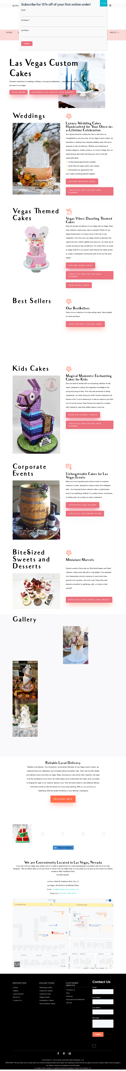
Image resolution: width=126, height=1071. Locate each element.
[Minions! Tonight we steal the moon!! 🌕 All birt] (63, 833)
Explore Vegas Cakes (81, 265)
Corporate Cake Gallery (83, 505)
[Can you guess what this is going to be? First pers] (103, 833)
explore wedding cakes (82, 181)
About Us (16, 997)
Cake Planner (18, 994)
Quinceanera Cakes (47, 1004)
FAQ (68, 993)
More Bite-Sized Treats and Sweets (89, 600)
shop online (18, 92)
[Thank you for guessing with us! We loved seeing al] (83, 833)
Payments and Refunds (75, 999)
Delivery (69, 996)
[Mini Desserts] (36, 608)
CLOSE (103, 3)
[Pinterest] (63, 1053)
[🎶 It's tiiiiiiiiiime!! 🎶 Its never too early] (22, 833)
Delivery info (63, 799)
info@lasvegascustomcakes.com (66, 889)
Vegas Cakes (44, 997)
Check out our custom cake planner (85, 191)
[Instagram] (110, 6)
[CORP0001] (36, 539)
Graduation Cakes (46, 1000)
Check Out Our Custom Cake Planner (85, 425)
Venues (69, 1003)
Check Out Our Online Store (85, 513)
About (113, 33)
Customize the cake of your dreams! (53, 92)
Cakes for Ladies (46, 991)
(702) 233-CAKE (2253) (67, 893)
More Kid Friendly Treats (83, 415)
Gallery (15, 991)
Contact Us (17, 1000)
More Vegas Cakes (79, 285)
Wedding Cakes (45, 987)
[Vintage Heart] (36, 355)
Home (9, 33)
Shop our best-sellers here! (85, 324)
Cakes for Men (45, 994)
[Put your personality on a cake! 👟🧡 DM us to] (42, 833)
